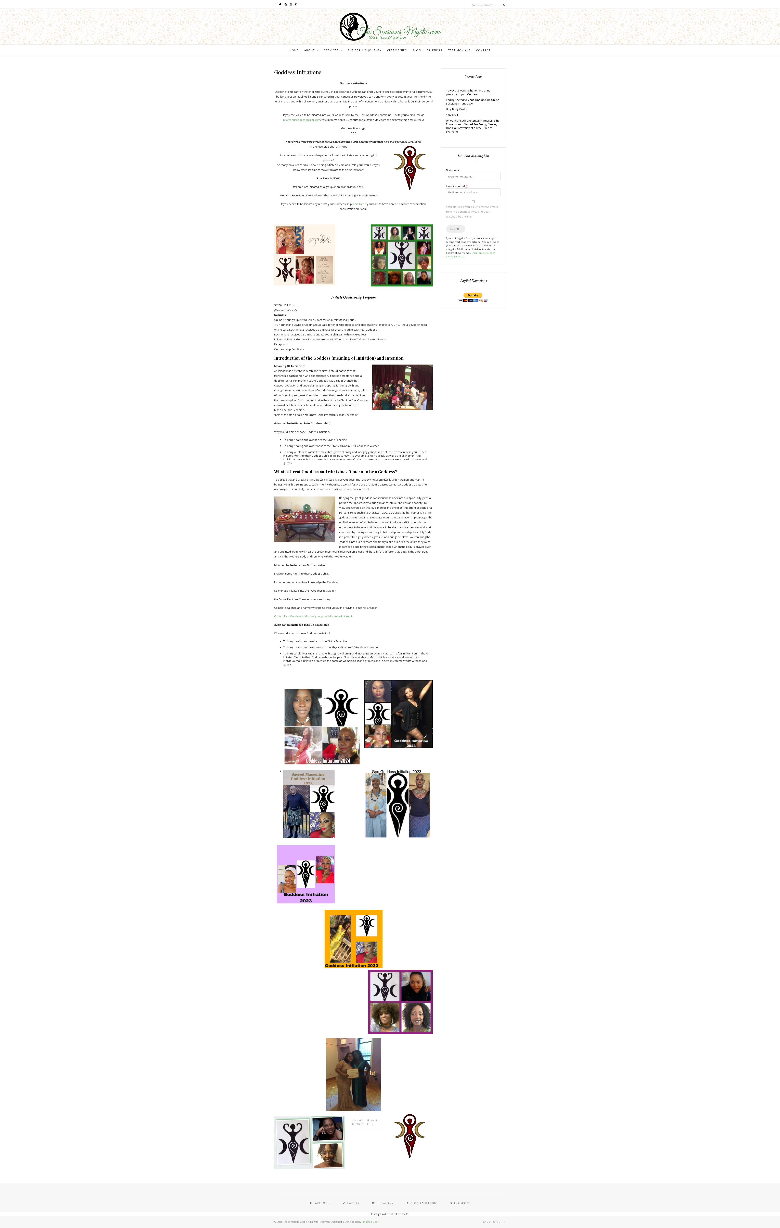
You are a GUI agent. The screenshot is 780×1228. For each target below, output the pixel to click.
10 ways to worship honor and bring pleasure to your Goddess (468, 92)
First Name (452, 170)
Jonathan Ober (370, 1222)
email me (358, 204)
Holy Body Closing (457, 109)
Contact (483, 50)
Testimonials (459, 50)
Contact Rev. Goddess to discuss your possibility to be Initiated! (313, 616)
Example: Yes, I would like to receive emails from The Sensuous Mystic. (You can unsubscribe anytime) (472, 211)
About (309, 50)
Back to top (493, 1222)
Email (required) (457, 186)
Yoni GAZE (452, 115)
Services (331, 50)
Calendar (435, 50)
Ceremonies (397, 50)
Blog (417, 50)
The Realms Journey (365, 50)
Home (294, 50)
